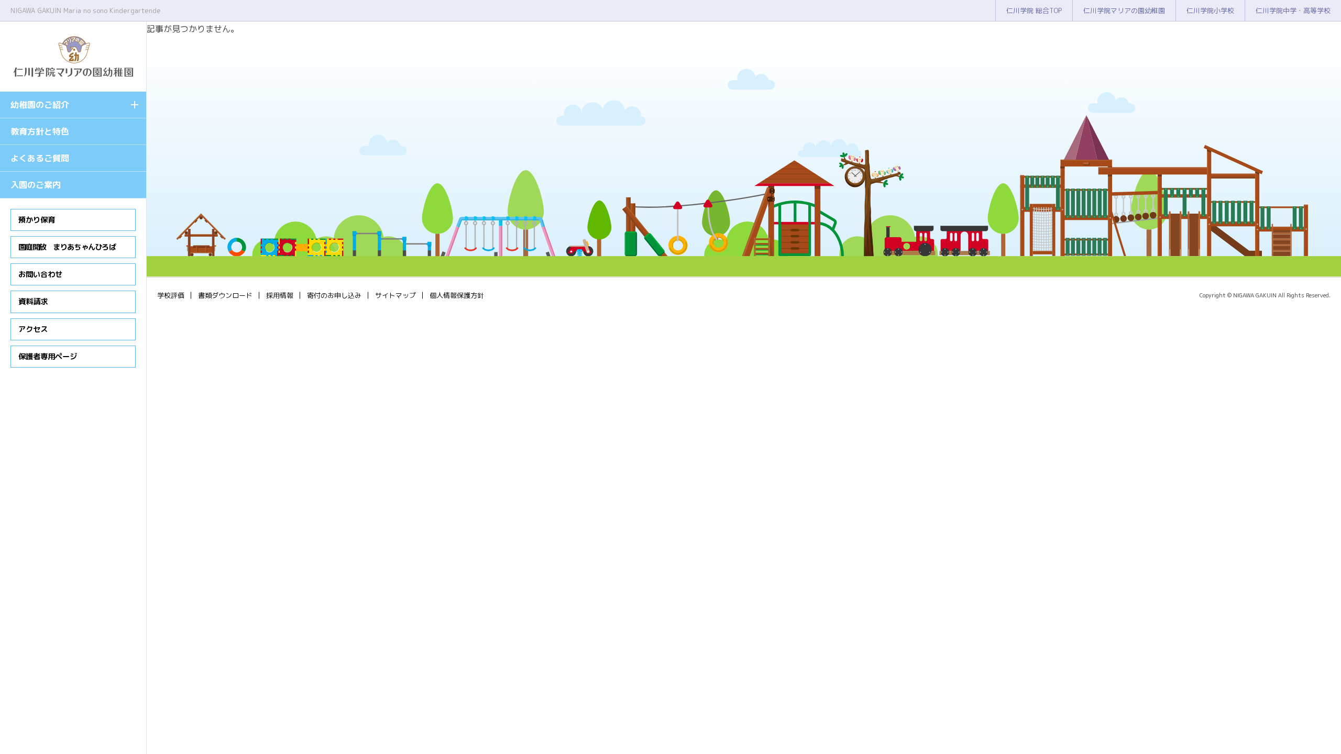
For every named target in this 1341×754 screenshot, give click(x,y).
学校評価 (170, 295)
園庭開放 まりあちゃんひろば (67, 247)
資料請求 (33, 301)
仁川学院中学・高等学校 (1293, 10)
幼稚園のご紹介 (39, 104)
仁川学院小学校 (1210, 10)
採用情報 (279, 295)
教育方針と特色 (39, 131)
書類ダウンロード (225, 295)
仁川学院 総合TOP (1034, 10)
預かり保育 (36, 220)
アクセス (33, 329)
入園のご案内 (35, 185)
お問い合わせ (40, 274)
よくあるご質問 (39, 158)
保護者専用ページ (47, 356)
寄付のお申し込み (334, 295)
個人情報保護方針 (457, 295)
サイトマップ (395, 295)
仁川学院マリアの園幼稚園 (1124, 10)
